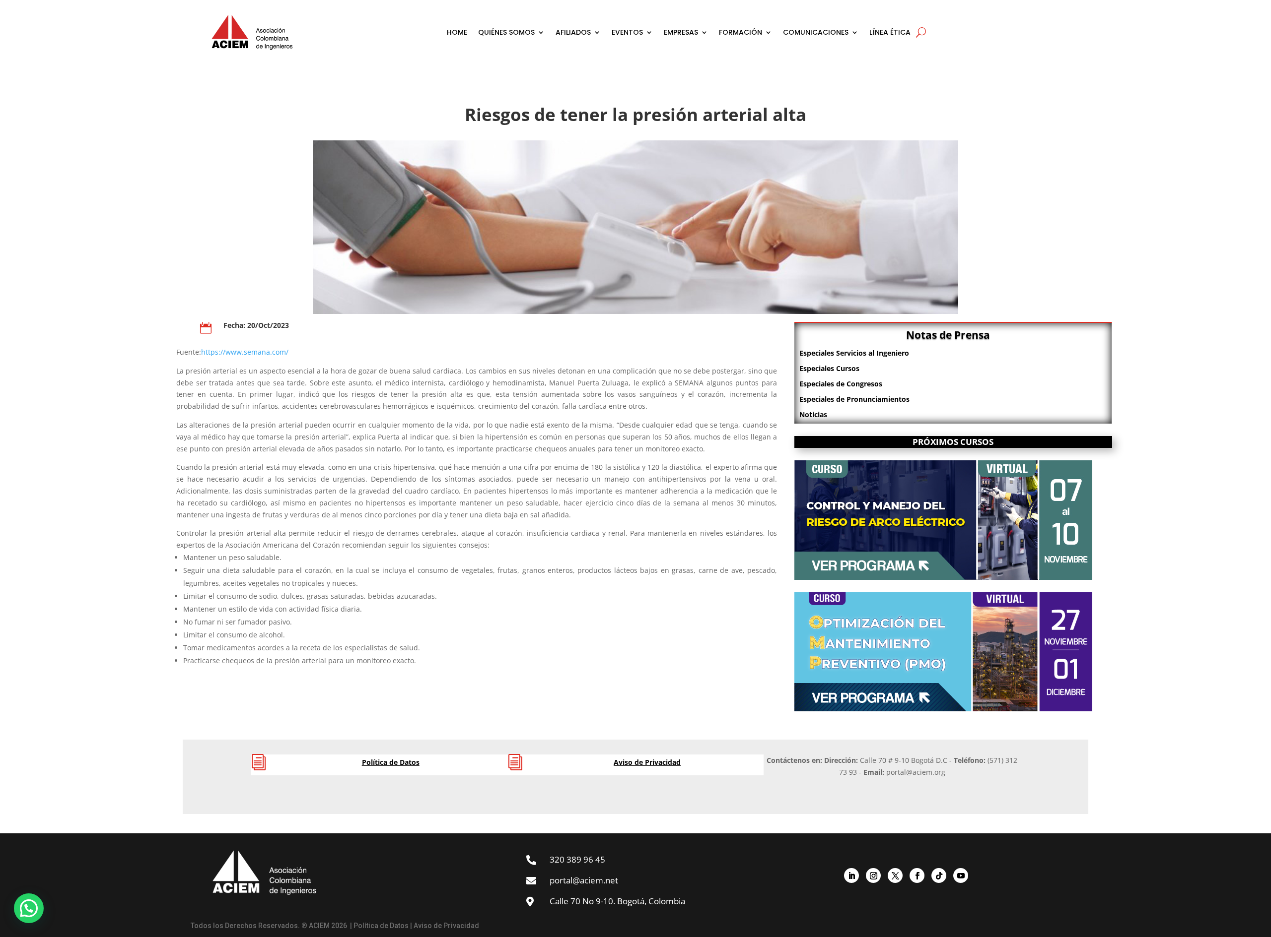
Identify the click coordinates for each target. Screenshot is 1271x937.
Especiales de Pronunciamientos (854, 399)
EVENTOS (627, 32)
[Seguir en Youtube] (960, 875)
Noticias (813, 414)
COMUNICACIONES (815, 32)
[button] (29, 908)
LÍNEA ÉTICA (890, 32)
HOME (457, 32)
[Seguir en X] (895, 875)
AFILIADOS (573, 32)
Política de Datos (391, 762)
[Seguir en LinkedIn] (851, 875)
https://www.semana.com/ (244, 352)
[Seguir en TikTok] (938, 875)
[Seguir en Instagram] (873, 875)
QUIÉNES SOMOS (506, 32)
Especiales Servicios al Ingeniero (854, 353)
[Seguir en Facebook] (917, 875)
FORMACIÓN (740, 32)
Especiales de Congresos (840, 383)
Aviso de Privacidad (647, 762)
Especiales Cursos (829, 368)
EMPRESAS (681, 32)
